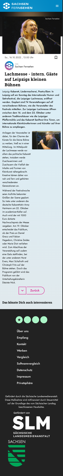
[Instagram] (35, 319)
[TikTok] (43, 319)
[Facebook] (27, 319)
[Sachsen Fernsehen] (17, 6)
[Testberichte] (19, 319)
